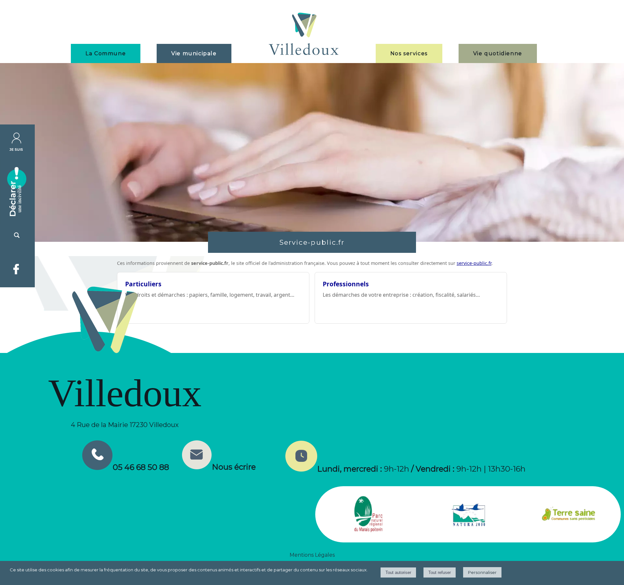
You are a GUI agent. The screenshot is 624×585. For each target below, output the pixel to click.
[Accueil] (303, 34)
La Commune (105, 53)
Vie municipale (193, 53)
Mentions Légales (312, 555)
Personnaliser (482, 572)
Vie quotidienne (497, 53)
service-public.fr (474, 263)
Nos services (409, 53)
